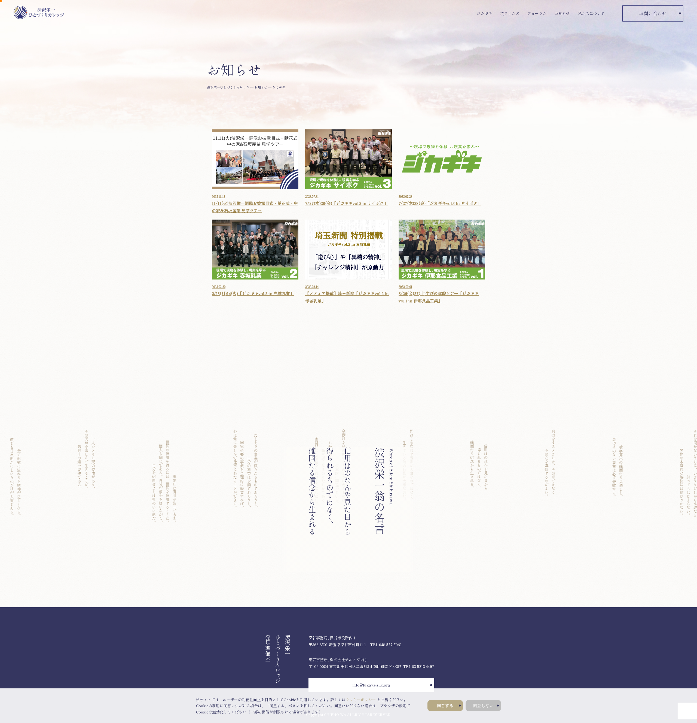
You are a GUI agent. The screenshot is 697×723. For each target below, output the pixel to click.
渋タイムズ (509, 13)
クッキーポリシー (361, 699)
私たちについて (591, 13)
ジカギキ (484, 13)
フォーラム (536, 13)
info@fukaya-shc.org (371, 685)
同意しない (483, 705)
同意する (445, 705)
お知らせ (562, 13)
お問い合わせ (653, 13)
